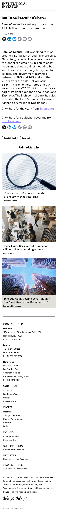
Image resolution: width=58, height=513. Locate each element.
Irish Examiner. (11, 121)
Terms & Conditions (12, 484)
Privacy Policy (10, 492)
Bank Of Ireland (10, 138)
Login (22, 508)
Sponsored (26, 138)
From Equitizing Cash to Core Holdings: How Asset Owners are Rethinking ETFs (26, 300)
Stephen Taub (8, 253)
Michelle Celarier (10, 201)
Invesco (18, 306)
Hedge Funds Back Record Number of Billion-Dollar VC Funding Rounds (25, 247)
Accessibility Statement (39, 488)
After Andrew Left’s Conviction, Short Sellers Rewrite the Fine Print (25, 195)
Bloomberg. (46, 108)
